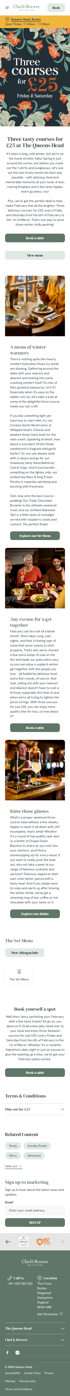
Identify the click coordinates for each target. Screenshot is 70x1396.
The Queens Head (18, 1328)
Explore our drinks (35, 914)
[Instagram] (17, 1352)
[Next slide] (62, 1242)
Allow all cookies (35, 756)
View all (11, 1166)
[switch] (60, 703)
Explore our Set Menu (35, 536)
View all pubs (27, 1381)
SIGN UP (35, 1222)
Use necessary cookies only (35, 769)
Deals (13, 1146)
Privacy (49, 1373)
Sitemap (10, 1381)
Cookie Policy (32, 1373)
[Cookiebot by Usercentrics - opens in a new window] (49, 623)
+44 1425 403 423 (19, 1283)
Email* (9, 1202)
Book (56, 7)
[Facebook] (7, 1352)
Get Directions (47, 1314)
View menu (35, 255)
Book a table (35, 238)
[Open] (7, 7)
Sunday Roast (37, 1146)
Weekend (34, 1156)
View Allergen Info (24, 953)
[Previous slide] (8, 1242)
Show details (49, 743)
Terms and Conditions (18, 1389)
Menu (13, 1156)
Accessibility (12, 1373)
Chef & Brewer (16, 1339)
